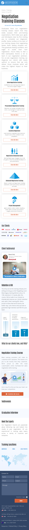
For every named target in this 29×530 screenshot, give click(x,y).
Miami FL (11, 441)
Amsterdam (3, 441)
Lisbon (16, 441)
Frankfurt (9, 447)
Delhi (1, 452)
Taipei (16, 447)
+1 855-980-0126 (11, 510)
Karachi (9, 441)
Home (3, 10)
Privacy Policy (22, 526)
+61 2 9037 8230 (11, 522)
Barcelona (2, 447)
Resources (5, 526)
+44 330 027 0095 (11, 516)
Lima (1, 462)
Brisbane (2, 447)
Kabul (1, 466)
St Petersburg (25, 447)
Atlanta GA (2, 441)
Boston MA (3, 447)
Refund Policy (13, 526)
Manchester (18, 447)
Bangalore (2, 441)
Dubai (8, 441)
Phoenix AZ (11, 447)
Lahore (8, 447)
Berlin (1, 450)
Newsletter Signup (21, 497)
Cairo (1, 460)
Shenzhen (17, 441)
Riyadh (23, 441)
